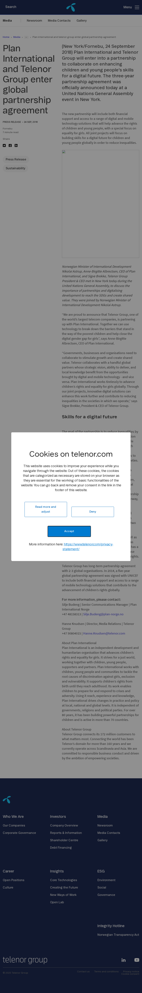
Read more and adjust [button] (45, 509)
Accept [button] (69, 531)
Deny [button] (92, 511)
